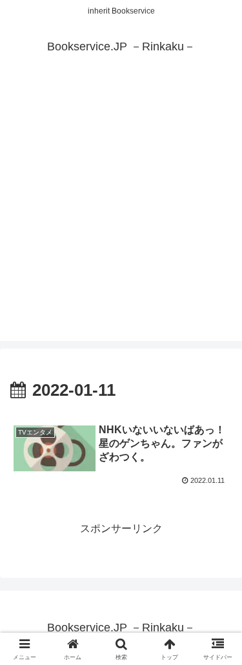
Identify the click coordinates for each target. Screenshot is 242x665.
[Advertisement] (121, 220)
